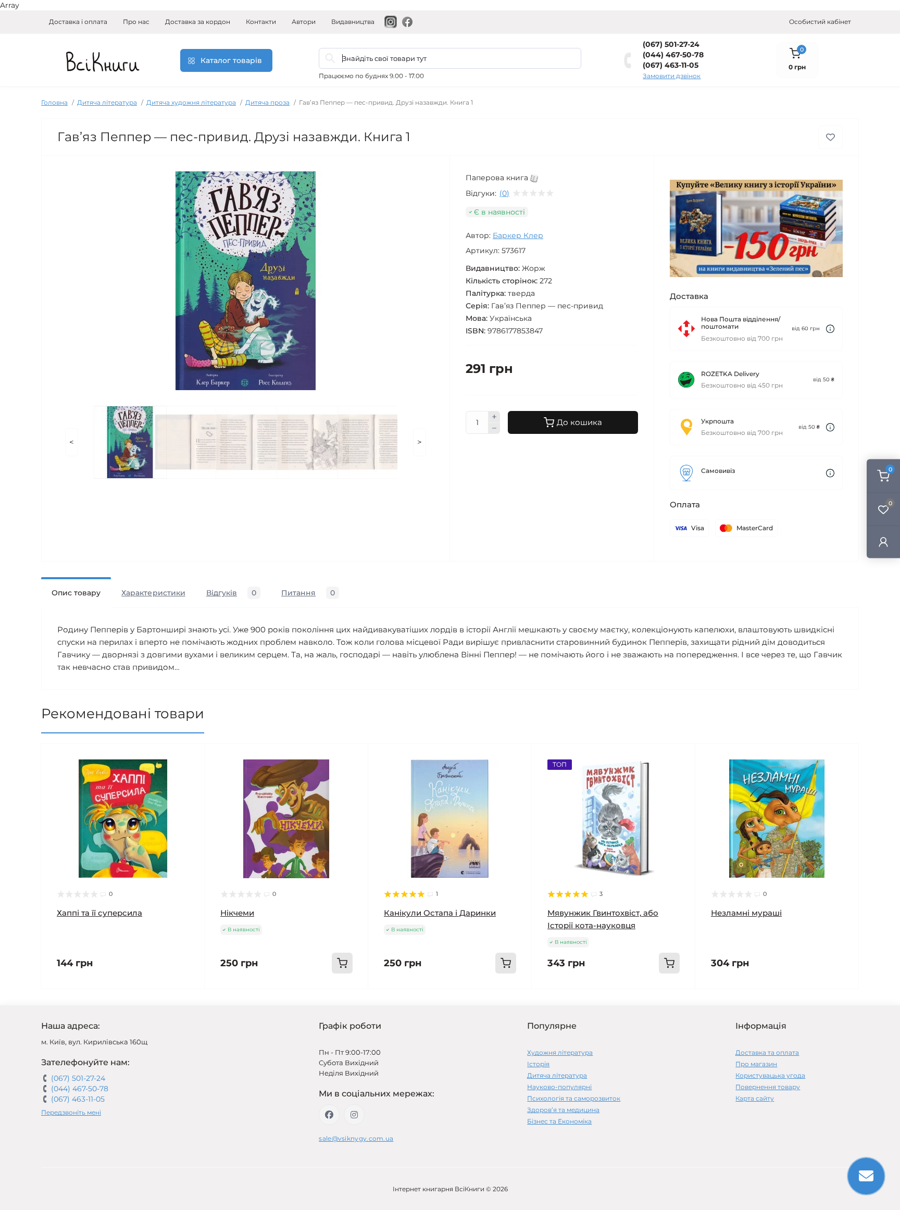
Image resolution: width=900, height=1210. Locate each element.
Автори (304, 22)
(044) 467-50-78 (673, 54)
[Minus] (494, 428)
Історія (538, 1064)
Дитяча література (107, 102)
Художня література (560, 1052)
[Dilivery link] (830, 329)
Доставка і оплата (78, 22)
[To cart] (342, 963)
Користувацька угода (770, 1075)
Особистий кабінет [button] (820, 22)
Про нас (136, 22)
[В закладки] (830, 137)
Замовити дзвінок (672, 76)
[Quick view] (189, 759)
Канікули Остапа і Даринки (440, 913)
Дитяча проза (267, 102)
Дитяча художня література (191, 102)
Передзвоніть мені (71, 1112)
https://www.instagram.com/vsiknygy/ (354, 1114)
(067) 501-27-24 (671, 44)
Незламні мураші (746, 913)
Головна (54, 102)
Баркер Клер (518, 235)
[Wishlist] (189, 779)
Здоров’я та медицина (563, 1110)
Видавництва (352, 22)
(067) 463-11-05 (670, 65)
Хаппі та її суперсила (99, 913)
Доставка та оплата (767, 1052)
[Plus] (494, 416)
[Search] (330, 58)
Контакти (261, 22)
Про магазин (756, 1064)
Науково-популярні (559, 1087)
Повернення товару (767, 1087)
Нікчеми (237, 913)
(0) (504, 193)
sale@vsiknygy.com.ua (356, 1138)
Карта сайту (754, 1098)
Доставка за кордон (197, 22)
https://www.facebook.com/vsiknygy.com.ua (329, 1114)
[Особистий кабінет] (883, 541)
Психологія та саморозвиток (573, 1098)
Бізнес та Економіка (559, 1121)
